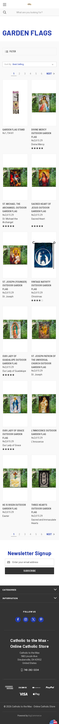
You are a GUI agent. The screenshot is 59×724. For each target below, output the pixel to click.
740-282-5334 (31, 669)
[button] (29, 51)
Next (49, 73)
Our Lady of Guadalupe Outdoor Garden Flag (14, 360)
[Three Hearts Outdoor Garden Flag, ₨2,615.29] (44, 478)
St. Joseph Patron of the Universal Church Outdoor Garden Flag (43, 362)
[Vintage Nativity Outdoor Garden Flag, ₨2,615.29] (44, 255)
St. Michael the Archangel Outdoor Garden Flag (14, 207)
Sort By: (8, 64)
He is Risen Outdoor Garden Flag (14, 506)
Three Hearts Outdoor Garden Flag (41, 508)
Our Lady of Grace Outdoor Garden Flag (13, 434)
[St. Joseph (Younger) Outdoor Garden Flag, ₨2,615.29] (15, 255)
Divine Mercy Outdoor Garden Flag (41, 133)
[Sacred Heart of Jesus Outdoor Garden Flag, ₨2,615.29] (44, 177)
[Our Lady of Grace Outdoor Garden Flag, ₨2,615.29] (15, 403)
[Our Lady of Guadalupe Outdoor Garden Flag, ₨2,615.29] (15, 329)
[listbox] (33, 64)
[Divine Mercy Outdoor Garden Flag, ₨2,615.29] (44, 102)
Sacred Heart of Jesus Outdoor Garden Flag (41, 207)
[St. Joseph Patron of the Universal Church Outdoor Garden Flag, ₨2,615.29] (44, 329)
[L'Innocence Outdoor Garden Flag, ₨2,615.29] (44, 403)
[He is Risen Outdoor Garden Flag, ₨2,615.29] (15, 478)
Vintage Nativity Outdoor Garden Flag (41, 285)
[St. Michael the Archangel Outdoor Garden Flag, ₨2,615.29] (15, 177)
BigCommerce (34, 716)
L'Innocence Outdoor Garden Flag (44, 432)
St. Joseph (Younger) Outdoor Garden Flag (14, 285)
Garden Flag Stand (13, 129)
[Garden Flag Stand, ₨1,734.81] (15, 102)
